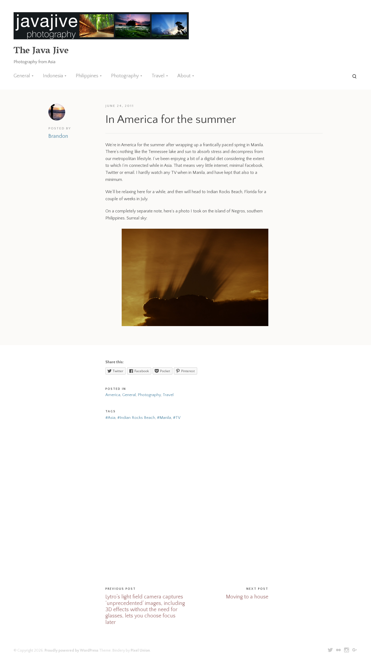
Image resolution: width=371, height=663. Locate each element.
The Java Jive (41, 51)
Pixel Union (140, 650)
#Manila (164, 417)
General (22, 76)
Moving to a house (247, 597)
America (112, 395)
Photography (125, 76)
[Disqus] (185, 502)
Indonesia (53, 76)
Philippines (87, 76)
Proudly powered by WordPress (71, 650)
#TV (177, 417)
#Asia (110, 417)
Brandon (58, 136)
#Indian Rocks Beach (136, 417)
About (184, 76)
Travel (158, 76)
